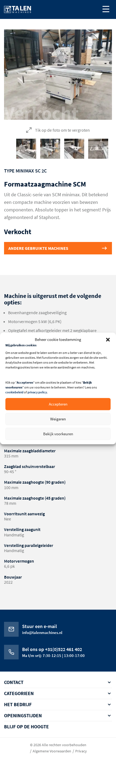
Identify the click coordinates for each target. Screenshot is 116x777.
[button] (108, 339)
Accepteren (58, 404)
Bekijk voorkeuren (58, 433)
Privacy (81, 751)
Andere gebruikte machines (38, 248)
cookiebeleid (14, 392)
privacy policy (37, 392)
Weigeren (58, 418)
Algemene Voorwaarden (52, 751)
